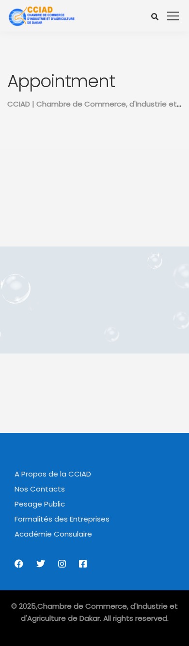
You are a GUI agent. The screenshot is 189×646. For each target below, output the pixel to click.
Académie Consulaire (53, 534)
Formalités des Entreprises (62, 519)
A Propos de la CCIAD (53, 474)
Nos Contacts (40, 489)
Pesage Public (40, 504)
